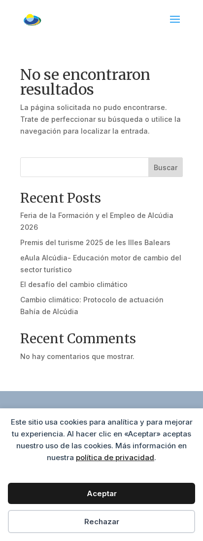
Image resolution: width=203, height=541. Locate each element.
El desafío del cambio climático (74, 284)
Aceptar (102, 493)
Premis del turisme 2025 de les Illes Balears (95, 242)
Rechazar (101, 521)
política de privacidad (115, 457)
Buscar (165, 167)
